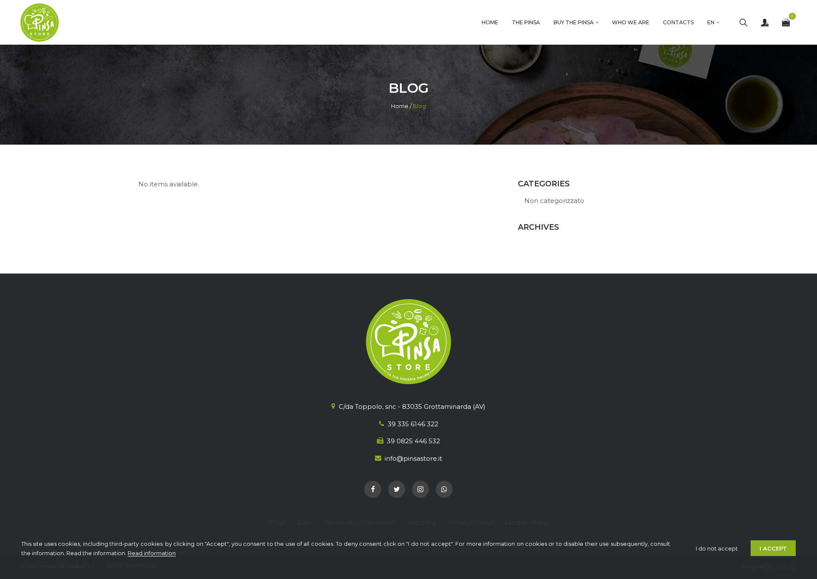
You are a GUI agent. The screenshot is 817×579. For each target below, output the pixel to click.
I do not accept (717, 548)
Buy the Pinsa (574, 22)
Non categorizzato (554, 201)
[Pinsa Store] (39, 22)
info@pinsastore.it (413, 458)
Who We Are (630, 22)
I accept (773, 548)
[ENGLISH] (713, 22)
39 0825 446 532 (413, 441)
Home (490, 22)
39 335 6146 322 (413, 424)
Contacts (678, 22)
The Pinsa (526, 22)
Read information (152, 553)
